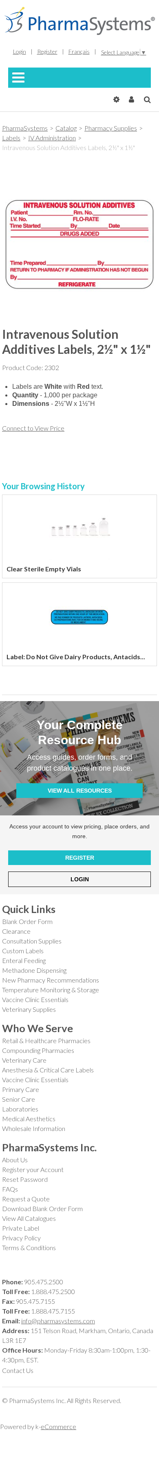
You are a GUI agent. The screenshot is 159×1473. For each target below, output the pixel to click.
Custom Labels (23, 950)
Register (79, 857)
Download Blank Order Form (42, 1208)
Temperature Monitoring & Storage (50, 990)
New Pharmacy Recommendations (50, 980)
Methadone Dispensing (34, 970)
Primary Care (20, 1089)
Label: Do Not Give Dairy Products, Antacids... (76, 656)
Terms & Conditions (29, 1247)
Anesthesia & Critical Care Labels (48, 1070)
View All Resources (80, 790)
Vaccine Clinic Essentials (35, 999)
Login (80, 879)
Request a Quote (26, 1199)
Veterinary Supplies (29, 1009)
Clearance (16, 931)
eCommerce (58, 1426)
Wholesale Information (33, 1128)
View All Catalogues (29, 1218)
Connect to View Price (33, 428)
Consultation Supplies (32, 941)
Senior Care (18, 1099)
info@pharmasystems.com (58, 1321)
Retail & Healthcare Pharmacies (46, 1040)
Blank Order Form (27, 921)
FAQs (10, 1189)
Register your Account (33, 1169)
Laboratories (20, 1109)
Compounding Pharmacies (38, 1050)
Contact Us (17, 1370)
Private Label (20, 1228)
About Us (15, 1160)
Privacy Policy (21, 1238)
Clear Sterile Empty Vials (44, 569)
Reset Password (25, 1179)
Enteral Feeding (24, 960)
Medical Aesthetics (28, 1118)
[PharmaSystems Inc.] (79, 21)
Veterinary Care (24, 1060)
